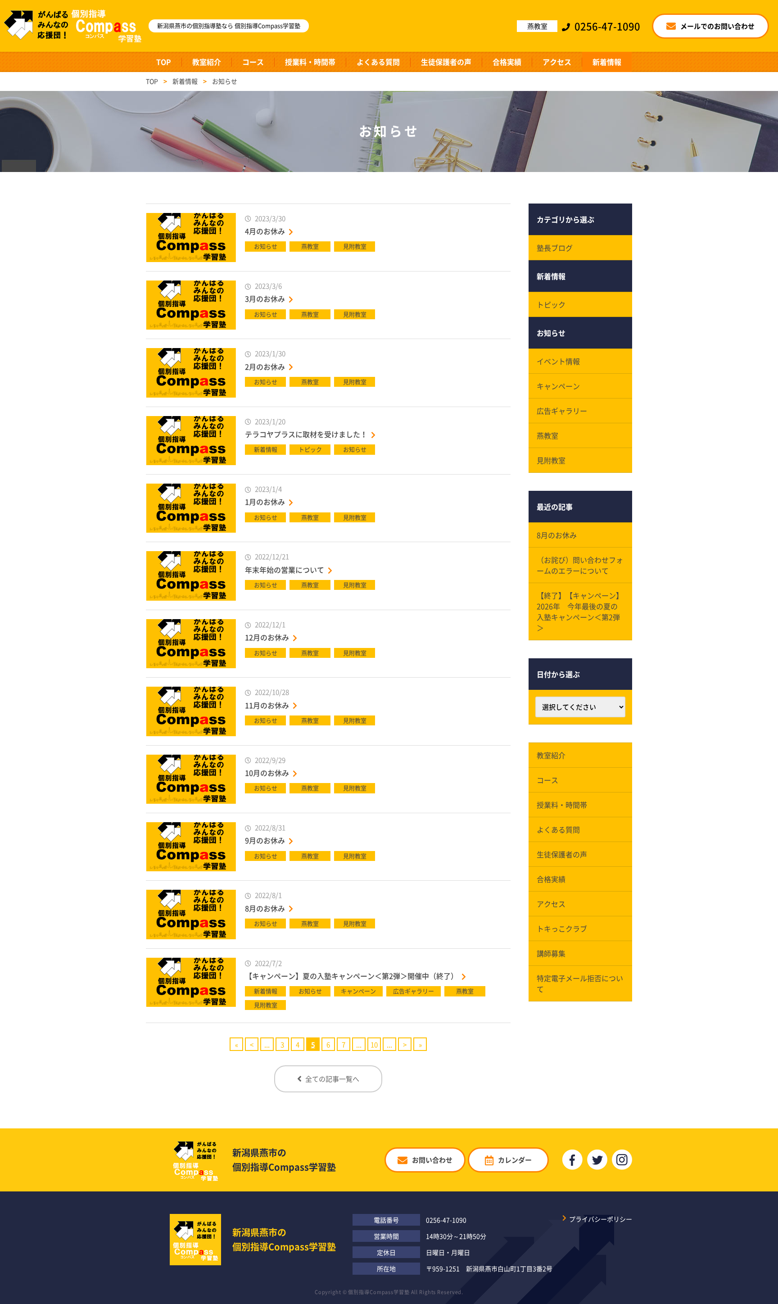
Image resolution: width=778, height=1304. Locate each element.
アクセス (557, 61)
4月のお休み (265, 231)
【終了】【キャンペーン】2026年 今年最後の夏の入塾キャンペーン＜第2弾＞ (580, 611)
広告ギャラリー (562, 410)
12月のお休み (267, 637)
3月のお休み (265, 298)
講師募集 (551, 953)
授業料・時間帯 (310, 61)
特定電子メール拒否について (580, 983)
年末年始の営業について (284, 569)
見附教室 (551, 460)
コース (253, 61)
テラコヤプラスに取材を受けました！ (306, 434)
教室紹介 (206, 61)
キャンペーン (558, 385)
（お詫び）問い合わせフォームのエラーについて (580, 565)
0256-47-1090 (446, 1219)
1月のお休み (265, 501)
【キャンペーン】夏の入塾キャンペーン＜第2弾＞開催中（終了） (351, 975)
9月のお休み (265, 840)
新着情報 (607, 61)
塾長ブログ (555, 247)
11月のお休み (267, 705)
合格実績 (507, 61)
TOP (163, 61)
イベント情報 (558, 361)
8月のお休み (265, 908)
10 (374, 1045)
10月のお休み (267, 772)
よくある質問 (378, 61)
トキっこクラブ (562, 928)
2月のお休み (265, 366)
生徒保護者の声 (446, 61)
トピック (551, 304)
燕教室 (547, 435)
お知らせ (551, 332)
